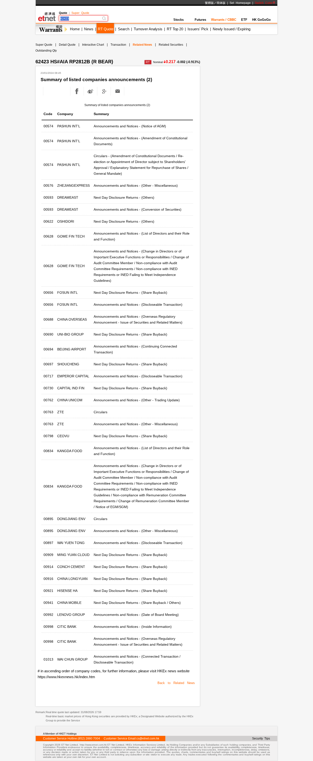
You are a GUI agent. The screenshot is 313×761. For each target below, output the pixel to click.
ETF (244, 20)
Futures (200, 20)
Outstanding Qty (46, 50)
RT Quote (105, 29)
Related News (142, 44)
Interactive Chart (93, 44)
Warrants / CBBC (223, 20)
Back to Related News (176, 683)
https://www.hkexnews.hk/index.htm (66, 677)
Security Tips (261, 738)
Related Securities (171, 44)
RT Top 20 (175, 29)
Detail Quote (67, 44)
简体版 (221, 3)
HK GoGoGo (261, 20)
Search (123, 29)
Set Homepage (240, 3)
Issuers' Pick (198, 29)
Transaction (118, 44)
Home (75, 29)
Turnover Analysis (148, 29)
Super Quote (80, 13)
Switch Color (264, 3)
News (88, 29)
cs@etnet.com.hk (147, 738)
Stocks (178, 20)
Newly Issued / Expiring (231, 29)
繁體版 (209, 3)
